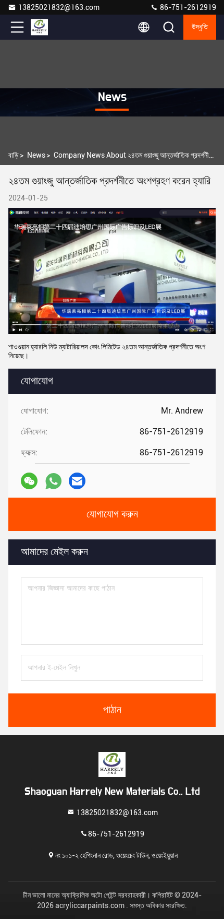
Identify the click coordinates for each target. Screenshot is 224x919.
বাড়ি (13, 155)
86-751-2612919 (187, 7)
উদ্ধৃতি (200, 27)
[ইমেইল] (77, 481)
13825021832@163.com (58, 7)
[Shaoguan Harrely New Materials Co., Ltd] (51, 27)
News (36, 155)
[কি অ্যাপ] (53, 481)
